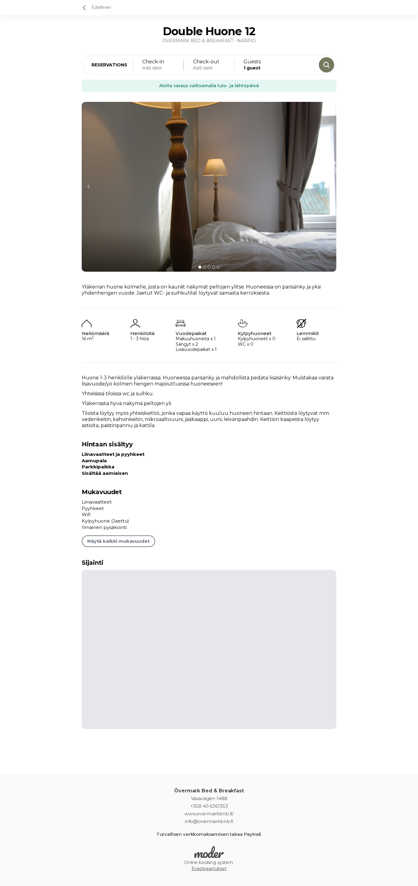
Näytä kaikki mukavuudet (118, 541)
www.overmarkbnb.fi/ (209, 814)
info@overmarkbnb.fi (209, 821)
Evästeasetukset (209, 868)
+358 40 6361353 (209, 806)
